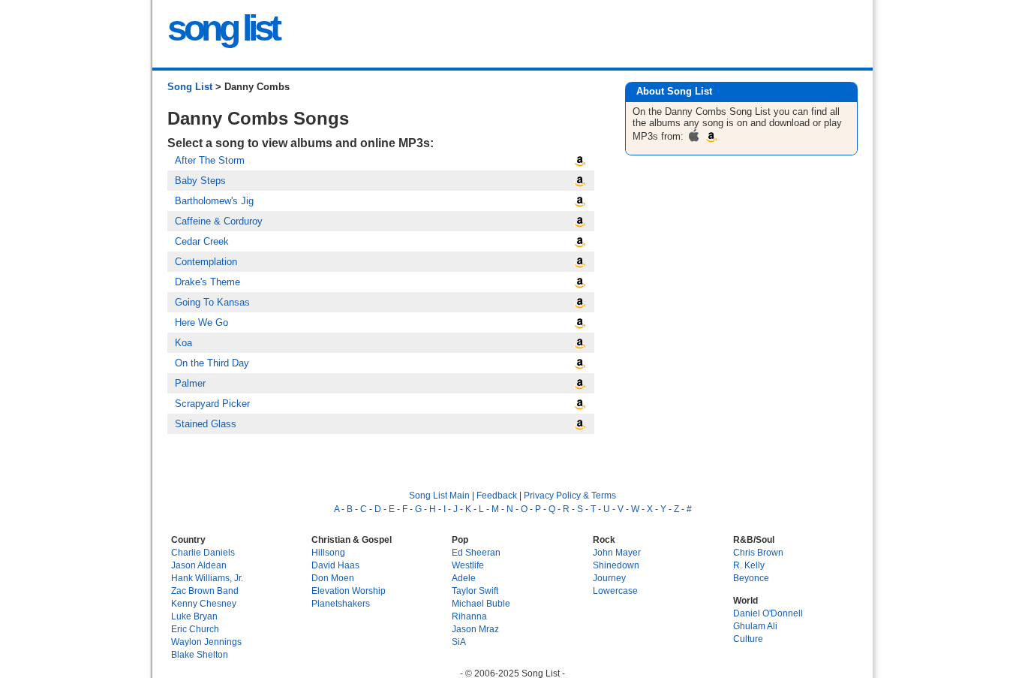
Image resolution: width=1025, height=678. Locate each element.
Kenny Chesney (203, 603)
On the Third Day (212, 363)
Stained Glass (205, 423)
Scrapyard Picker (212, 403)
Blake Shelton (199, 654)
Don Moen (332, 578)
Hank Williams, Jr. (207, 578)
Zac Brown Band (205, 590)
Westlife (468, 565)
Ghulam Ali (755, 626)
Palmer (190, 383)
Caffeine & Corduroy (219, 221)
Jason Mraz (475, 629)
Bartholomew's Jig (214, 200)
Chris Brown (758, 552)
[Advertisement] (743, 279)
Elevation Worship (348, 590)
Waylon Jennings (206, 641)
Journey (609, 578)
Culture (748, 638)
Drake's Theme (207, 282)
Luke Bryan (194, 616)
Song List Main (439, 495)
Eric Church (195, 629)
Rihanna (469, 616)
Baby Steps (200, 180)
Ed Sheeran (476, 552)
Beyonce (751, 578)
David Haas (335, 565)
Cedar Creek (202, 241)
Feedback (496, 495)
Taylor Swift (475, 590)
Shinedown (616, 565)
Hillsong (328, 552)
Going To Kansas (212, 302)
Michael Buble (481, 603)
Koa (183, 342)
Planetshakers (340, 603)
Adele (464, 578)
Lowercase (615, 590)
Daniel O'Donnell (768, 613)
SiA (459, 641)
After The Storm (210, 160)
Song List (189, 86)
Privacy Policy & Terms (570, 495)
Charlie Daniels (203, 552)
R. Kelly (749, 565)
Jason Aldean (199, 565)
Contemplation (206, 261)
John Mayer (617, 552)
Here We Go (201, 322)
